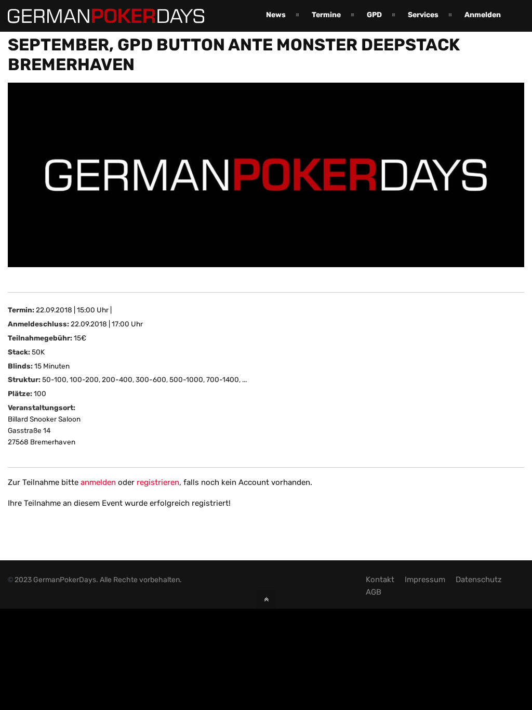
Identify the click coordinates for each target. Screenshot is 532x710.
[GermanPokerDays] (106, 17)
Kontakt (380, 579)
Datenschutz (479, 579)
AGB (373, 592)
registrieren (158, 482)
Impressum (425, 579)
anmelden (98, 482)
